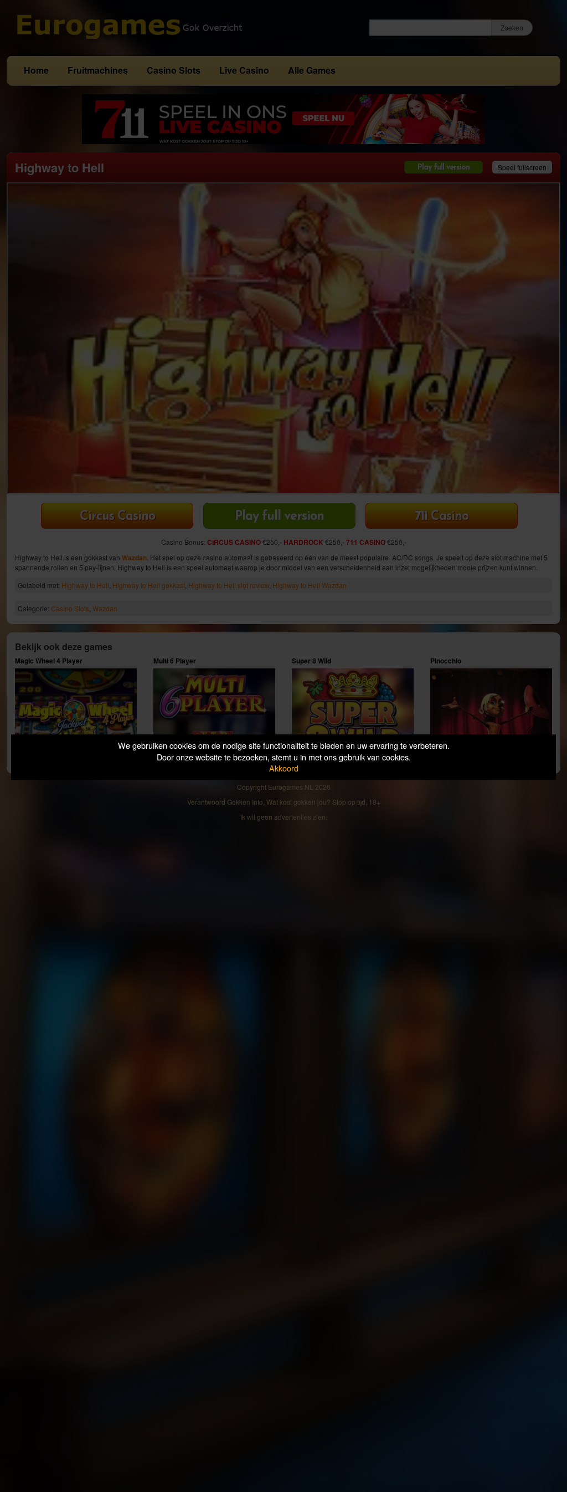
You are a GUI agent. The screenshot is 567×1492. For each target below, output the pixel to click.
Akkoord (283, 768)
